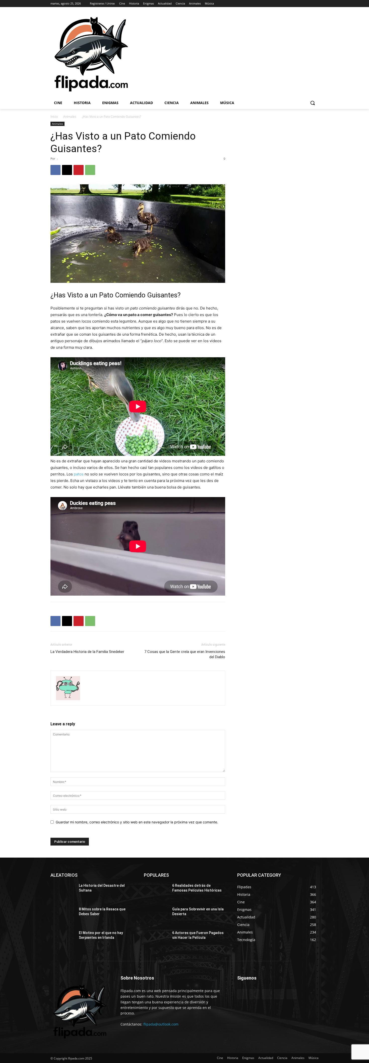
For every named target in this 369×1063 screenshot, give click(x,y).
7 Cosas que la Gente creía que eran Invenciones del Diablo (184, 654)
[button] (312, 103)
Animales (69, 116)
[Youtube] (316, 4)
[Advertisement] (250, 54)
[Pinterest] (79, 170)
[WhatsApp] (90, 170)
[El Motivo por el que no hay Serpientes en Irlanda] (62, 939)
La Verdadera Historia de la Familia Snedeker (87, 651)
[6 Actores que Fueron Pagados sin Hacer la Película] (156, 939)
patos (79, 474)
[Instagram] (295, 4)
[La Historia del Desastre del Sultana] (62, 891)
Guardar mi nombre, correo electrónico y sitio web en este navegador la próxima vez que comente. (137, 822)
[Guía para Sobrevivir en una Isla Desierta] (156, 915)
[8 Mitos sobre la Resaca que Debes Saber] (62, 915)
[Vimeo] (309, 4)
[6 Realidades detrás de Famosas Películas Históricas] (156, 891)
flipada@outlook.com (160, 1024)
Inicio (54, 116)
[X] (302, 4)
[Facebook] (288, 4)
